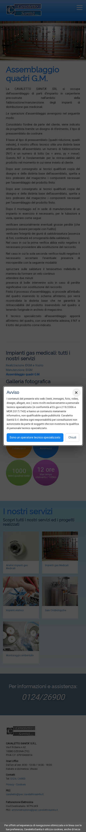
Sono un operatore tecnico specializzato (35, 437)
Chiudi (72, 437)
